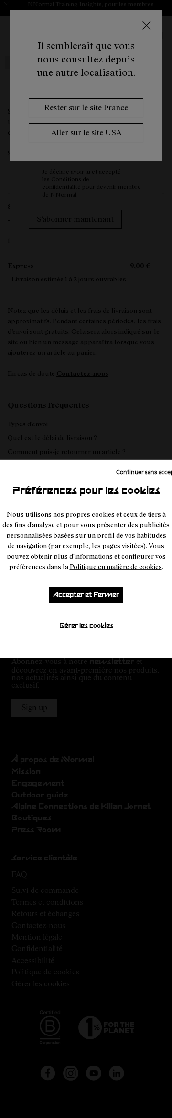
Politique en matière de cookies (116, 566)
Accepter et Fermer (86, 595)
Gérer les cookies (86, 626)
